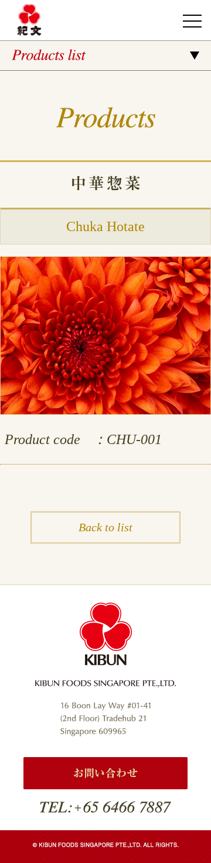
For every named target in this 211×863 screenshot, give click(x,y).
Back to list (105, 527)
